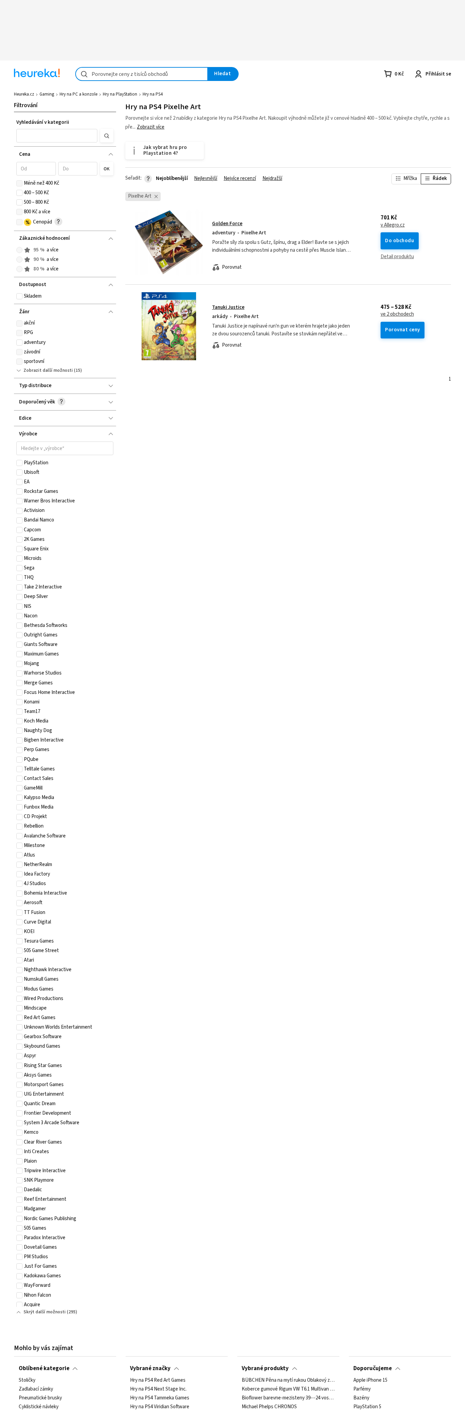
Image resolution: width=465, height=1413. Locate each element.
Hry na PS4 (153, 94)
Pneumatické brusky (40, 1398)
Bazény (361, 1398)
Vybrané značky (150, 1368)
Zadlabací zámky (36, 1389)
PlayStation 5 (367, 1406)
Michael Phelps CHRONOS (269, 1406)
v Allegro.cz (393, 225)
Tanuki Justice (228, 307)
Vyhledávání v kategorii (42, 122)
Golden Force (227, 223)
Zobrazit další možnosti (48, 370)
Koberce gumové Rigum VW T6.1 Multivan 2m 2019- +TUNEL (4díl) (288, 1389)
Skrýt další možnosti (44, 1312)
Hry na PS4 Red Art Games (158, 1380)
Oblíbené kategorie (44, 1368)
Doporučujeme (372, 1368)
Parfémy (362, 1389)
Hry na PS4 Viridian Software (159, 1406)
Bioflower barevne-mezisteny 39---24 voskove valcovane (288, 1398)
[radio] (19, 250)
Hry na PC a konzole (78, 94)
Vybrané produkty (265, 1368)
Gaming (46, 94)
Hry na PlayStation (120, 94)
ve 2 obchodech (397, 314)
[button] (56, 136)
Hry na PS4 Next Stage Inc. (158, 1389)
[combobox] (141, 74)
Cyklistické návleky (39, 1406)
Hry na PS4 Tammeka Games (159, 1398)
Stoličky (27, 1380)
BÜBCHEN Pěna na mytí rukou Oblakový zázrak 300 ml (288, 1380)
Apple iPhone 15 (370, 1380)
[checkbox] (19, 183)
